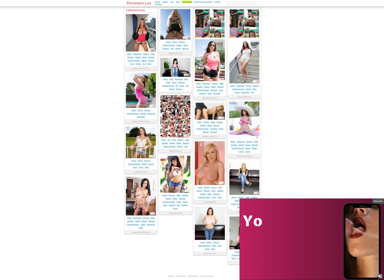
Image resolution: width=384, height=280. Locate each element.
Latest (165, 2)
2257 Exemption (207, 276)
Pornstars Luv (139, 3)
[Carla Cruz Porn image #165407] (210, 239)
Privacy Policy (181, 276)
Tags (178, 2)
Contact (171, 276)
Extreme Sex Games (203, 2)
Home (157, 2)
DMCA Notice (193, 276)
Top (172, 2)
